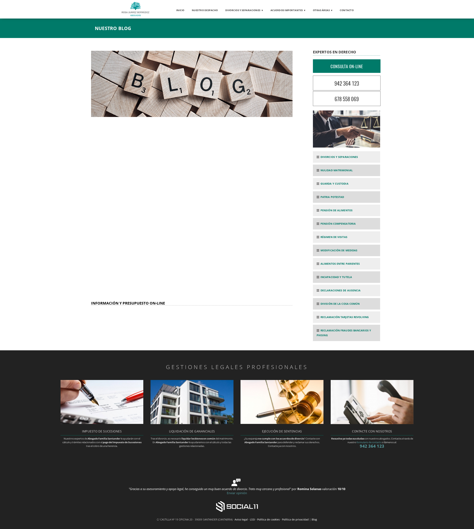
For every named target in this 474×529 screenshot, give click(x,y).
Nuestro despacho (205, 10)
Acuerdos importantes (287, 10)
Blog (314, 519)
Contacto (347, 10)
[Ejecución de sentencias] (282, 423)
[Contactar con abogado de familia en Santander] (372, 423)
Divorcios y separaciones (243, 10)
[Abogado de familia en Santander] (135, 15)
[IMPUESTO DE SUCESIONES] (102, 423)
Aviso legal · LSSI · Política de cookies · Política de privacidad (272, 519)
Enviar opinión (237, 493)
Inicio (180, 10)
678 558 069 (347, 99)
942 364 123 (346, 83)
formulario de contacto (369, 442)
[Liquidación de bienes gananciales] (192, 423)
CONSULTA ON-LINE (347, 66)
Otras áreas (321, 10)
